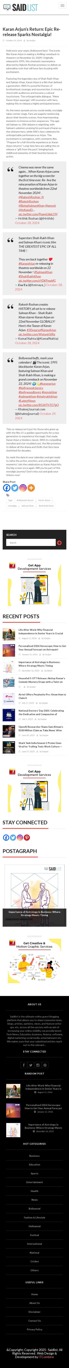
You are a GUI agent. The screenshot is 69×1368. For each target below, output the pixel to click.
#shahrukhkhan (47, 396)
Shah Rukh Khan (46, 505)
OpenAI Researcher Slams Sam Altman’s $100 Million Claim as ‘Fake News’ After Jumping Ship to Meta (41, 730)
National (34, 1252)
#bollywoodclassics (31, 388)
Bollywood (34, 1208)
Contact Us (34, 1320)
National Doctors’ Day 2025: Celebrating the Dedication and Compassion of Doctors (41, 714)
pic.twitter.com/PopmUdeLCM (38, 214)
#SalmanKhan (43, 272)
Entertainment (34, 1182)
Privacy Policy (34, 1329)
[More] (31, 488)
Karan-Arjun (44, 500)
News (34, 1199)
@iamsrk (50, 206)
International (34, 1243)
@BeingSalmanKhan (31, 206)
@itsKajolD (26, 210)
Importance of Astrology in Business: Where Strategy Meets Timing (39, 664)
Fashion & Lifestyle (34, 1217)
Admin (49, 670)
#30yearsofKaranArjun (41, 330)
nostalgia (12, 505)
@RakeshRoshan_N (31, 197)
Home (34, 1294)
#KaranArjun (27, 263)
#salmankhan (27, 396)
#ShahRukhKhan (30, 276)
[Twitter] (15, 488)
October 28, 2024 (27, 223)
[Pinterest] (27, 837)
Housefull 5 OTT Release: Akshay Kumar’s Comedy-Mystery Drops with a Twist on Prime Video (42, 682)
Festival (34, 1235)
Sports (34, 1173)
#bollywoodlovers (30, 392)
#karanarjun (48, 384)
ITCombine (46, 1357)
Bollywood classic (25, 500)
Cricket (34, 1261)
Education (34, 1164)
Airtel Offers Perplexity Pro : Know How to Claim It (42, 696)
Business (34, 1155)
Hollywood (35, 1226)
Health (34, 1191)
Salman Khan (28, 505)
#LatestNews (27, 401)
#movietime (49, 392)
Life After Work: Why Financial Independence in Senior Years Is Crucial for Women (41, 633)
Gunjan (32, 40)
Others (34, 1270)
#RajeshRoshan (29, 201)
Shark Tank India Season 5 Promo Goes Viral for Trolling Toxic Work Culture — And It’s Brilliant (40, 747)
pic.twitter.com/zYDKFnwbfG (37, 280)
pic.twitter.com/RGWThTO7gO (39, 405)
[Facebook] (6, 488)
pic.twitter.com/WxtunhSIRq (37, 334)
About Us (34, 1303)
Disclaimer (34, 1311)
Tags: (10, 500)
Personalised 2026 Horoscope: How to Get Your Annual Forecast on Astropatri (42, 648)
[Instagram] (23, 488)
